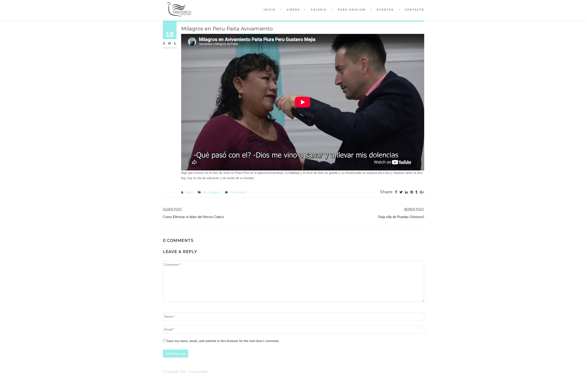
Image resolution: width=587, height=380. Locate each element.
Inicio (269, 9)
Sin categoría (212, 192)
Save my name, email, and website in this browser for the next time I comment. (223, 341)
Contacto (414, 9)
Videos (293, 9)
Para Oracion (352, 9)
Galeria (319, 9)
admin (190, 192)
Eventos (385, 9)
